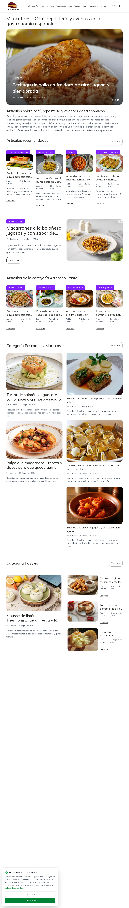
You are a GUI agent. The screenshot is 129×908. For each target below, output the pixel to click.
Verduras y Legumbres (90, 6)
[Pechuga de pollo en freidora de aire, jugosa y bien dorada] (64, 67)
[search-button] (113, 6)
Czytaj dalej (14, 260)
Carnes (103, 6)
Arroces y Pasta (48, 6)
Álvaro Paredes (18, 97)
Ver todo (115, 141)
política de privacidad (14, 888)
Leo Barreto (11, 473)
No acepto (30, 894)
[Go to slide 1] (113, 100)
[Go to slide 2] (115, 100)
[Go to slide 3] (118, 100)
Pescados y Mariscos (64, 6)
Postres (77, 6)
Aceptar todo (30, 900)
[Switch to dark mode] (120, 6)
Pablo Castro (11, 405)
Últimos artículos (34, 6)
